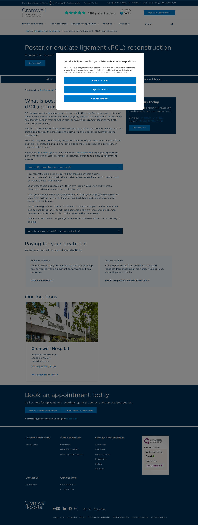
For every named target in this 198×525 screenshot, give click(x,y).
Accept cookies (100, 80)
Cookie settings (100, 98)
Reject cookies (100, 89)
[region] (100, 81)
